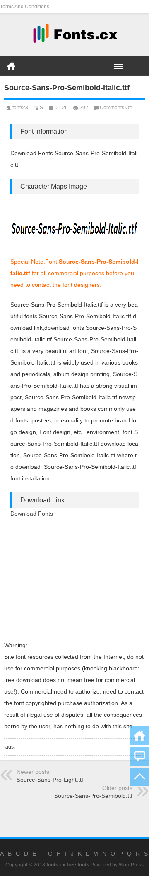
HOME (11, 66)
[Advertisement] (74, 579)
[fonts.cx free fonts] (74, 35)
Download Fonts (31, 513)
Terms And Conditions (24, 7)
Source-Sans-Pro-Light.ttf (50, 779)
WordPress (131, 865)
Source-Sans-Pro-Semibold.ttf (93, 795)
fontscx (20, 107)
